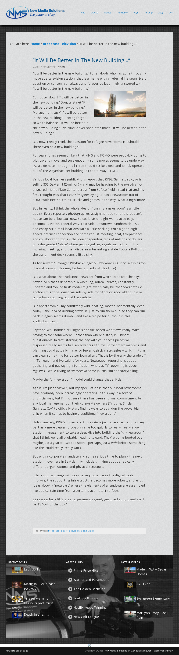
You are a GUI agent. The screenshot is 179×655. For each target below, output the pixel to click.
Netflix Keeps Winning (90, 607)
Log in (170, 650)
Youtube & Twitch (87, 598)
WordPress (160, 650)
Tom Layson (58, 67)
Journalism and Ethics (82, 530)
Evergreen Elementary (153, 598)
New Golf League (86, 617)
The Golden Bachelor (89, 589)
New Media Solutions (116, 650)
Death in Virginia (36, 614)
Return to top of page (17, 650)
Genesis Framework (141, 650)
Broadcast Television (59, 530)
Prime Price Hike (85, 570)
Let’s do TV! (32, 569)
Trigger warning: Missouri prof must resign (32, 603)
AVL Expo (143, 584)
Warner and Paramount (91, 580)
